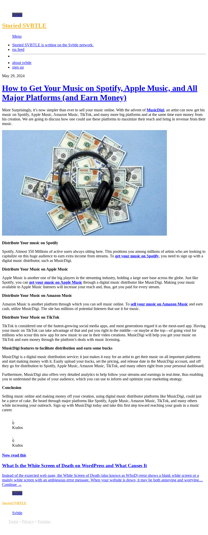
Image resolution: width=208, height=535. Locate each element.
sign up (18, 67)
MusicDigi (155, 110)
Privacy (28, 521)
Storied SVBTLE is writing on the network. (53, 45)
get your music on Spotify (137, 256)
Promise (44, 521)
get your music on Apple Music (55, 282)
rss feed (18, 49)
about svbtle (21, 62)
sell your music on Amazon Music (159, 304)
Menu (17, 36)
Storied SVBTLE (24, 25)
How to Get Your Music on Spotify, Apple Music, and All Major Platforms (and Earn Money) (99, 93)
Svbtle (17, 15)
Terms (13, 521)
